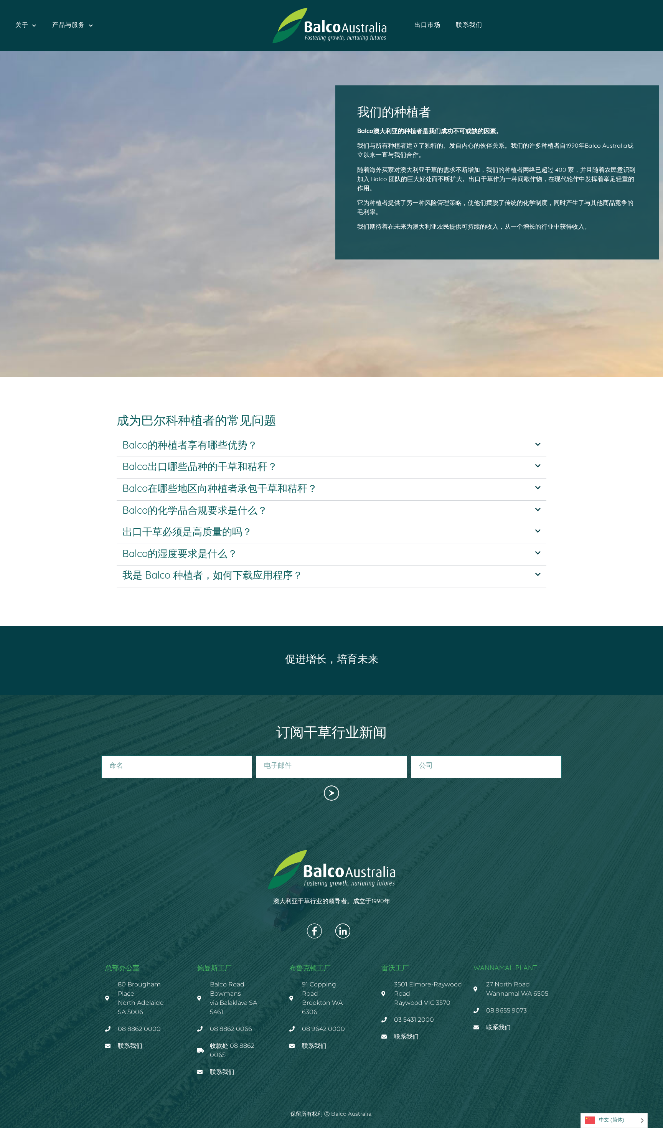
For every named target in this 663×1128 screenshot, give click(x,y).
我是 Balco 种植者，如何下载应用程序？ (212, 576)
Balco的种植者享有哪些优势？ (189, 446)
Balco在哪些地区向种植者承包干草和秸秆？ (219, 489)
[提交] (331, 793)
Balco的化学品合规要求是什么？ (194, 511)
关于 (21, 25)
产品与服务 (68, 25)
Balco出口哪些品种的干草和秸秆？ (199, 467)
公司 (416, 752)
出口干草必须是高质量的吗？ (187, 533)
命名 (106, 752)
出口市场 (427, 25)
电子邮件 (266, 752)
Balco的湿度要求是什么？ (179, 554)
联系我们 (469, 25)
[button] (331, 446)
